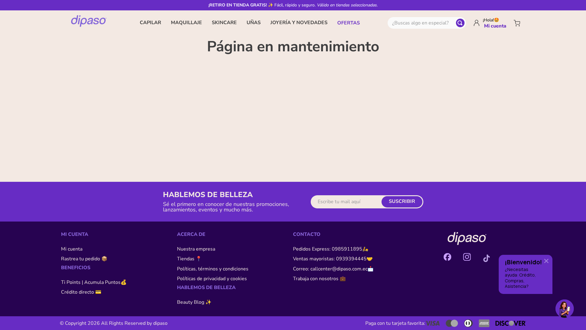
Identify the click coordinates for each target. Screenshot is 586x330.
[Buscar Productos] (460, 23)
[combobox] (427, 23)
